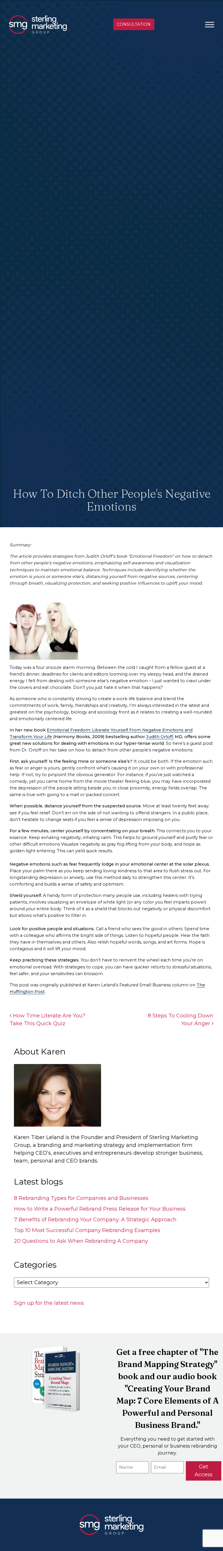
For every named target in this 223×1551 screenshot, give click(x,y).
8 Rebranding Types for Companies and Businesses (81, 1198)
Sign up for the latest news (49, 1303)
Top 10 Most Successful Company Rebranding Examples (87, 1230)
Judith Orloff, (160, 736)
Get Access (204, 1471)
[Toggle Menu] (209, 24)
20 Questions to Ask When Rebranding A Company (81, 1241)
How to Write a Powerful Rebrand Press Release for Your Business (100, 1209)
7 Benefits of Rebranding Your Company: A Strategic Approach (95, 1219)
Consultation (134, 24)
